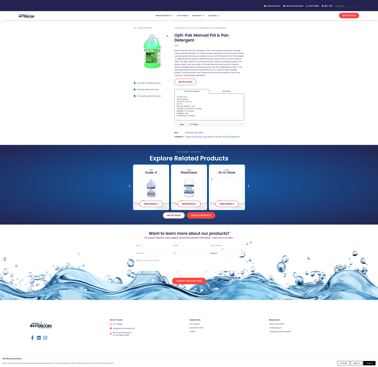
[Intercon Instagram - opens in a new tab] (45, 338)
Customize (343, 363)
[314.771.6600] (111, 324)
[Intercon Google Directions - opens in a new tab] (111, 334)
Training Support (275, 328)
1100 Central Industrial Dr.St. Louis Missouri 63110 (122, 334)
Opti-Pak (190, 28)
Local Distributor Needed (145, 274)
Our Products (183, 15)
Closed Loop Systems (193, 137)
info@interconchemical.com (124, 328)
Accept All (369, 363)
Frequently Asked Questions (280, 331)
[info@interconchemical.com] (111, 328)
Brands (183, 28)
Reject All (356, 363)
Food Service (208, 137)
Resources (196, 15)
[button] (167, 36)
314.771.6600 (117, 324)
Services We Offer (196, 328)
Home (176, 28)
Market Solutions (163, 15)
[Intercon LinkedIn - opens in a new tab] (39, 338)
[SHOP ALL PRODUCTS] (135, 28)
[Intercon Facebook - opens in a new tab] (32, 338)
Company (212, 15)
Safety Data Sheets (276, 324)
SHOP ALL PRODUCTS (144, 28)
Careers (192, 331)
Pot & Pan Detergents (231, 137)
